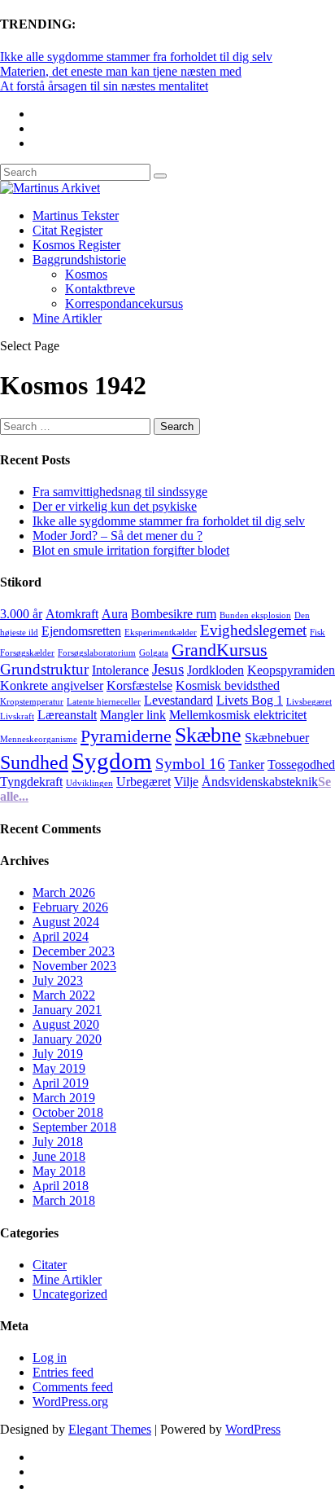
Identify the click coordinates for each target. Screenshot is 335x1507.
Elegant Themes (109, 1429)
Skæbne (208, 735)
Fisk (317, 632)
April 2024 (61, 936)
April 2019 (61, 1083)
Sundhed (34, 762)
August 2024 (66, 922)
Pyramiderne (126, 736)
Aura (115, 614)
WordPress (253, 1429)
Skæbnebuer (277, 738)
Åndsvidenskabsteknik (260, 782)
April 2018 (61, 1186)
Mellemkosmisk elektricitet (238, 715)
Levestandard (178, 700)
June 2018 (59, 1156)
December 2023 (74, 951)
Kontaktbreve (100, 289)
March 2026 (64, 892)
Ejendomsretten (81, 631)
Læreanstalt (67, 715)
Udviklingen (89, 783)
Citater (50, 1265)
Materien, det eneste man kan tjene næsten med (120, 71)
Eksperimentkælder (160, 632)
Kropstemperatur (31, 701)
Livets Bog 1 (249, 700)
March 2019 (64, 1098)
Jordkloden (215, 670)
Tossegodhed (301, 764)
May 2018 (59, 1171)
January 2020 (67, 1039)
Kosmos (86, 274)
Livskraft (17, 716)
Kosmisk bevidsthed (228, 685)
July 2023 (58, 980)
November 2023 (74, 966)
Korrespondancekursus (124, 303)
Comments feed (73, 1387)
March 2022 (64, 995)
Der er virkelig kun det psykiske (115, 506)
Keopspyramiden (291, 670)
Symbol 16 (190, 763)
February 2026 (70, 907)
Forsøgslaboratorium (97, 652)
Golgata (153, 652)
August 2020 (66, 1024)
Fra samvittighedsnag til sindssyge (120, 492)
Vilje (186, 782)
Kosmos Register (76, 245)
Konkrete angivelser (51, 685)
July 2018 (58, 1142)
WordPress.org (70, 1401)
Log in (50, 1357)
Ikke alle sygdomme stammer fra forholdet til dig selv (136, 57)
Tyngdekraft (31, 782)
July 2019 (58, 1054)
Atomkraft (72, 614)
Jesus (168, 669)
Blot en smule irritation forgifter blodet (131, 550)
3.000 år (21, 614)
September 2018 (74, 1127)
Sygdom (112, 761)
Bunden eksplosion (255, 615)
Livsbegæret (309, 701)
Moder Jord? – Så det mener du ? (117, 536)
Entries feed (63, 1372)
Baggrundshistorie (79, 259)
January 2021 (67, 1010)
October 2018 (68, 1112)
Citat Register (67, 230)
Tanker (246, 764)
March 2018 (64, 1200)
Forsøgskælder (27, 652)
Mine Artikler (67, 318)
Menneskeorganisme (38, 739)
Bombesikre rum (173, 614)
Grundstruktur (44, 669)
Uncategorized (70, 1294)
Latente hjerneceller (104, 701)
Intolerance (120, 670)
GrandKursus (220, 649)
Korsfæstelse (139, 685)
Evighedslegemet (253, 630)
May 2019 (59, 1068)
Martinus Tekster (76, 215)
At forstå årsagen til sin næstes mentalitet (104, 86)
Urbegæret (143, 782)
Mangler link (133, 715)
